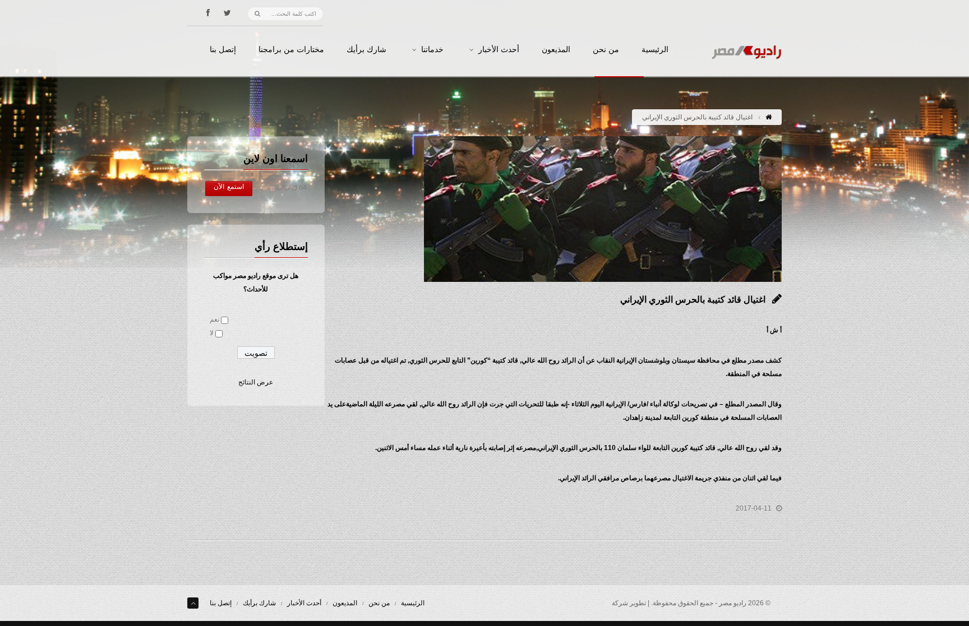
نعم (214, 319)
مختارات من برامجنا (291, 50)
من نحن (606, 50)
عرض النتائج (255, 382)
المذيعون (556, 50)
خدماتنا (432, 50)
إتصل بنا (223, 50)
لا (212, 333)
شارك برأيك (366, 50)
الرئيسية (655, 50)
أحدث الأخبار (498, 50)
